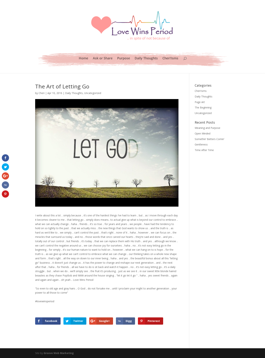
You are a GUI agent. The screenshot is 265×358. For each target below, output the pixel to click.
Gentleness (201, 144)
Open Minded (202, 133)
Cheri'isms (201, 91)
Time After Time (204, 150)
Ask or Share (102, 58)
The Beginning (203, 107)
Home (83, 58)
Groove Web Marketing (59, 353)
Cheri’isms (170, 58)
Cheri (42, 93)
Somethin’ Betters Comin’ (209, 139)
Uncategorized (92, 93)
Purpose (123, 58)
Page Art (200, 102)
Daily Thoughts (146, 58)
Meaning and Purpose (207, 128)
